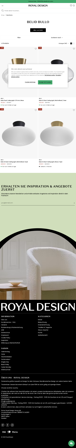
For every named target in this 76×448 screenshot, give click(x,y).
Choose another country (9, 388)
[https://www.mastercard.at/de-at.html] (9, 432)
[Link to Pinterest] (2, 424)
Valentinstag (5, 351)
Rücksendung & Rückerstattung (12, 327)
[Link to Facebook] (7, 424)
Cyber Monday (6, 367)
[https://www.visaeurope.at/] (4, 432)
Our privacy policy (50, 75)
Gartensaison (5, 359)
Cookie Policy (5, 337)
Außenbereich (43, 335)
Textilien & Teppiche (45, 327)
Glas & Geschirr (43, 330)
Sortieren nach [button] (56, 38)
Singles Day (5, 362)
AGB (2, 330)
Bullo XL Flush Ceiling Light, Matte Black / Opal (14, 162)
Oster (3, 354)
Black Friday (5, 364)
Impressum (5, 335)
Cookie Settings (30, 82)
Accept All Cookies (45, 82)
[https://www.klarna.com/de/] (15, 432)
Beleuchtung (42, 322)
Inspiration (4, 340)
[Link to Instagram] (12, 424)
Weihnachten (5, 369)
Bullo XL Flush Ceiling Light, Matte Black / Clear (52, 100)
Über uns (4, 319)
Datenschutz (5, 332)
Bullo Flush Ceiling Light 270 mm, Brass (12, 100)
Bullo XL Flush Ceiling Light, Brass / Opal (50, 162)
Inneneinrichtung (43, 325)
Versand (4, 325)
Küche (40, 332)
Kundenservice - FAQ (8, 322)
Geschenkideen (6, 356)
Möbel (40, 319)
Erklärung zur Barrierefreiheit (10, 343)
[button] (71, 6)
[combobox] (57, 37)
